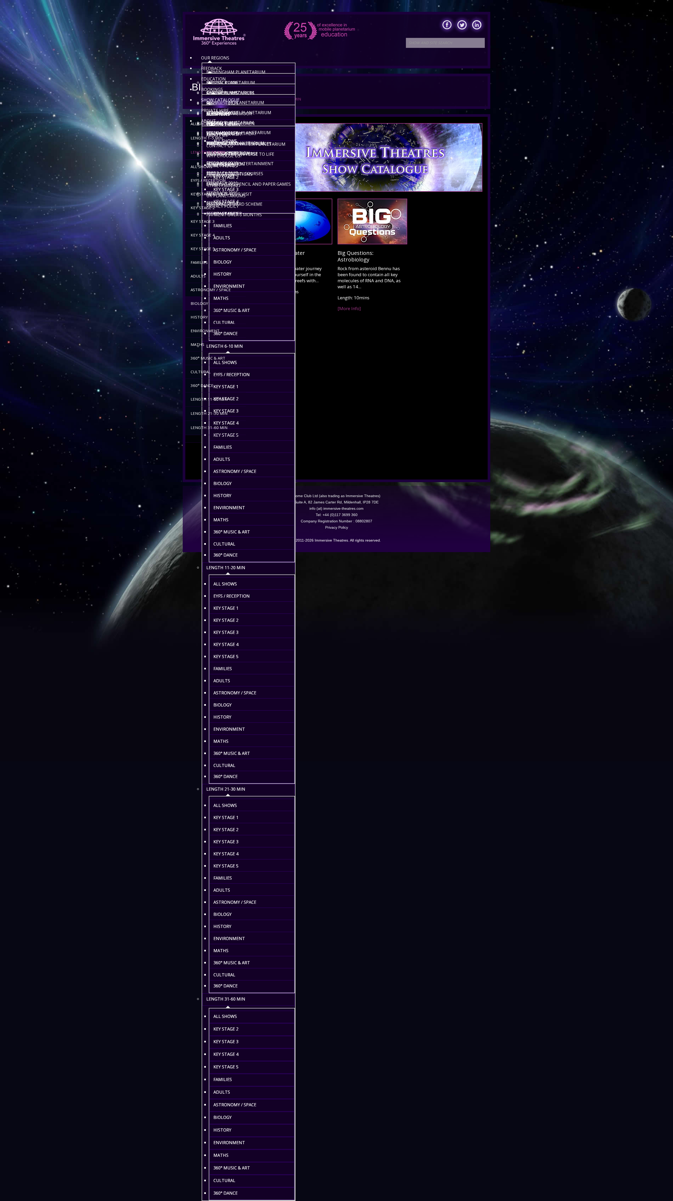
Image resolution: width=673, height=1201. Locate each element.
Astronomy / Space (211, 289)
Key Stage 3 (203, 221)
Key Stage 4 (203, 235)
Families (199, 262)
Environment (205, 330)
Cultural (201, 371)
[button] (248, 138)
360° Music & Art (208, 358)
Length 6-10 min (208, 152)
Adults (198, 276)
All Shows (201, 123)
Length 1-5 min (207, 137)
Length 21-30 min (209, 413)
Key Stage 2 (203, 207)
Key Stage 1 (203, 193)
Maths (197, 344)
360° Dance (202, 385)
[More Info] (349, 308)
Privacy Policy (336, 527)
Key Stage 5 (203, 248)
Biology (199, 303)
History (199, 317)
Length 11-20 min (209, 399)
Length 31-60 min (209, 427)
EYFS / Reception (208, 180)
